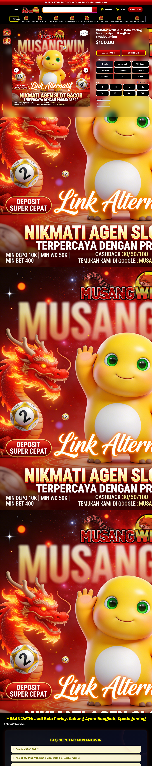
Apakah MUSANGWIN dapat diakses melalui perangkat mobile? (48, 758)
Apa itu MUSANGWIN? (27, 749)
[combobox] (67, 9)
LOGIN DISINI (133, 53)
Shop (16, 10)
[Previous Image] (16, 70)
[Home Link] (30, 10)
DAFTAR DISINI (108, 53)
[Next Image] (86, 70)
